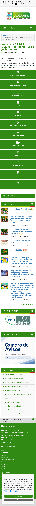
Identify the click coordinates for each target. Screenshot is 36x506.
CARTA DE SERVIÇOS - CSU (18, 86)
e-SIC (18, 106)
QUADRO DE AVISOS (18, 146)
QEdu (6, 398)
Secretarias (4, 457)
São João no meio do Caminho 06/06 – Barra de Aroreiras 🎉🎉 (21, 232)
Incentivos (4, 462)
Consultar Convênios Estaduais (13, 406)
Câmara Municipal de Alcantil (13, 375)
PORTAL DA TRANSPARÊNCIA (18, 75)
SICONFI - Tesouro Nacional (12, 402)
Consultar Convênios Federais (13, 410)
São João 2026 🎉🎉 (18, 250)
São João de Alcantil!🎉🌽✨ (22, 209)
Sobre (3, 466)
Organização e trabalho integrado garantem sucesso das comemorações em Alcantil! (22, 273)
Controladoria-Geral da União (13, 390)
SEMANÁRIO (18, 116)
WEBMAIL (18, 156)
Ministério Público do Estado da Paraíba (16, 386)
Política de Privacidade (10, 491)
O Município (4, 453)
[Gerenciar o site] (33, 420)
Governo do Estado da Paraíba (13, 378)
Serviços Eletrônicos (7, 459)
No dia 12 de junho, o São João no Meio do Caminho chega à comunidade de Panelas (21, 219)
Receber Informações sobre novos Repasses (18, 414)
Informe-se (4, 464)
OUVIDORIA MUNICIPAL (18, 96)
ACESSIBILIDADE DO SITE (18, 186)
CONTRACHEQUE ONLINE (18, 136)
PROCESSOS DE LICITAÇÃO (18, 126)
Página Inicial (7, 35)
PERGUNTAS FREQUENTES (18, 176)
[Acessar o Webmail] (31, 420)
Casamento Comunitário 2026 (21, 242)
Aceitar (19, 496)
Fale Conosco (5, 469)
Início (3, 450)
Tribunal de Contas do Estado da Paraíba (16, 382)
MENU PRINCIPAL (9, 28)
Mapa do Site (23, 2)
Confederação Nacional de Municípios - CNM (17, 394)
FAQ (15, 2)
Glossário (7, 2)
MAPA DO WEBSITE (18, 166)
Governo (4, 455)
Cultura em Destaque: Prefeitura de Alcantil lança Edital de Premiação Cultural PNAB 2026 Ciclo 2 (22, 260)
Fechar (19, 500)
